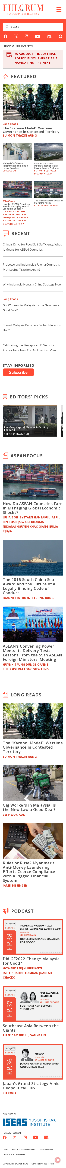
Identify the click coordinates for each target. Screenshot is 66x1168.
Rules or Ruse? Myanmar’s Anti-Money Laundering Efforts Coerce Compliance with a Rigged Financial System (29, 871)
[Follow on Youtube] (37, 36)
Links (5, 1149)
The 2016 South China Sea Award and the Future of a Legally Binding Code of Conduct (29, 586)
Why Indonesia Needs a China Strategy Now (32, 284)
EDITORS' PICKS (29, 397)
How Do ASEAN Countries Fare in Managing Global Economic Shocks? (16, 206)
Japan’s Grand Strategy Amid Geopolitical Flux (31, 1085)
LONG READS (26, 695)
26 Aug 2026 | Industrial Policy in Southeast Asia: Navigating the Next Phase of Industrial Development (36, 58)
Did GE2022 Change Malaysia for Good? (31, 961)
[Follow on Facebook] (5, 36)
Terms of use (46, 1149)
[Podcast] (60, 36)
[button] (58, 9)
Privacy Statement (14, 1154)
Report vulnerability (23, 1149)
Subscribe (18, 372)
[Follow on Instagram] (26, 36)
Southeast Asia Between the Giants (31, 1028)
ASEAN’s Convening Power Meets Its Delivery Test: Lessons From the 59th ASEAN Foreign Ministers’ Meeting (32, 652)
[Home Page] (23, 9)
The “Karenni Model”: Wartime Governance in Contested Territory (31, 130)
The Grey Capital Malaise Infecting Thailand (26, 429)
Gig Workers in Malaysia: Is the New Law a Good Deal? (29, 807)
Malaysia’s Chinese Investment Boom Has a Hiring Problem (15, 165)
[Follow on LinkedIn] (49, 36)
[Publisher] (29, 1122)
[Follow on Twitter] (16, 36)
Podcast (22, 911)
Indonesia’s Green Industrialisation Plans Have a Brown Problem (46, 165)
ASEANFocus (27, 456)
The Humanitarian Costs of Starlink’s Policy (48, 201)
